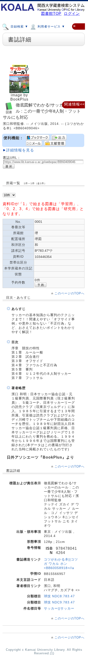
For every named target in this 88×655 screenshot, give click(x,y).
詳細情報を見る (20, 150)
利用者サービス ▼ (50, 26)
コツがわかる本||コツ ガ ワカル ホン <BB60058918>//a (61, 563)
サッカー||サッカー (59, 608)
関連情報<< (74, 104)
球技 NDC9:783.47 (59, 602)
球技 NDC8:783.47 (59, 596)
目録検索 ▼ (18, 26)
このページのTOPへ (69, 293)
